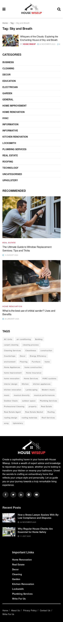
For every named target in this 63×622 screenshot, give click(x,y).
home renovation (12, 378)
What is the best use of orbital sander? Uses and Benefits (28, 312)
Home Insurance (33, 372)
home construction (33, 367)
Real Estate (10, 155)
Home (5, 22)
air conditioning (24, 339)
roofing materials (29, 417)
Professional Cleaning (14, 406)
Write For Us (19, 598)
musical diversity (22, 395)
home (47, 361)
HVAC (5, 118)
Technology (10, 167)
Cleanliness (30, 350)
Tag (12, 22)
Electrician (10, 87)
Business (8, 62)
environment (10, 361)
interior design (10, 384)
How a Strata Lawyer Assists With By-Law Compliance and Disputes (38, 516)
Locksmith (9, 143)
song (6, 423)
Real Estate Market (34, 412)
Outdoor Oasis (11, 400)
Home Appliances (12, 367)
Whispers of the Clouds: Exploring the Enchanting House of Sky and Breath (39, 38)
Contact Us (45, 610)
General (7, 99)
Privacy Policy (30, 610)
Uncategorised (12, 174)
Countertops (10, 356)
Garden (7, 93)
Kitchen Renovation (15, 136)
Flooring (23, 361)
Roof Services (48, 417)
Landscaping (31, 389)
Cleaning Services (12, 350)
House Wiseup (29, 44)
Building (38, 339)
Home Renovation (13, 112)
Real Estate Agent (12, 412)
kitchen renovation (12, 389)
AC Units (8, 339)
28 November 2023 (47, 44)
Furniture (36, 361)
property (33, 406)
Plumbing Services (14, 149)
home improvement (13, 372)
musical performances (44, 395)
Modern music (48, 389)
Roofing (7, 161)
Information (10, 124)
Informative (10, 130)
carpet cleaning (11, 344)
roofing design (10, 417)
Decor (6, 74)
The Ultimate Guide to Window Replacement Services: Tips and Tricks (26, 248)
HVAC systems (49, 378)
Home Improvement (14, 105)
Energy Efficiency (38, 356)
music (7, 395)
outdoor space (29, 400)
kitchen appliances (42, 384)
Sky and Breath (23, 22)
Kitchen (25, 384)
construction (46, 350)
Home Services (31, 378)
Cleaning (8, 68)
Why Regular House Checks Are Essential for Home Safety (35, 530)
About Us (15, 610)
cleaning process (31, 344)
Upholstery (10, 180)
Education (9, 80)
